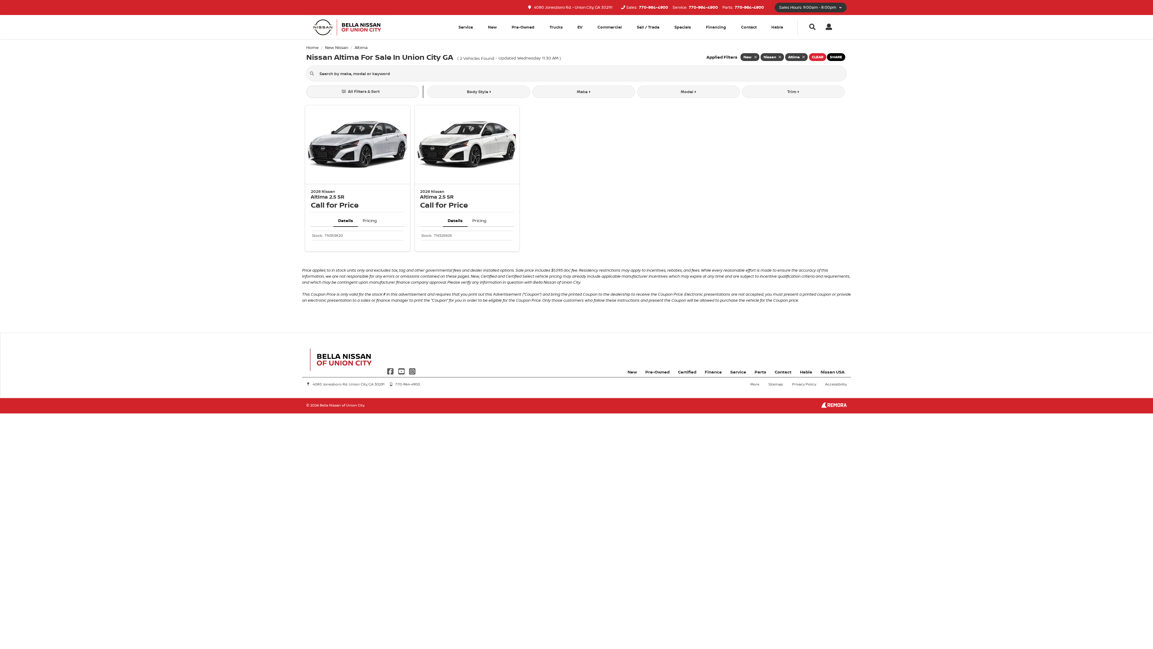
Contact (749, 27)
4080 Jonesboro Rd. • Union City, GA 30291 (573, 7)
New (492, 27)
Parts (760, 372)
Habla (777, 27)
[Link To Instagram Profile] (412, 370)
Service (738, 372)
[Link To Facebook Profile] (391, 370)
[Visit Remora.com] (834, 406)
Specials (682, 27)
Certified (687, 372)
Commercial (610, 27)
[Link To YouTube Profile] (401, 370)
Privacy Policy (804, 384)
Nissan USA (833, 372)
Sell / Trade (648, 27)
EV (580, 27)
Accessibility (836, 384)
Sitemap (775, 384)
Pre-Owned (523, 27)
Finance (713, 372)
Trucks (556, 27)
